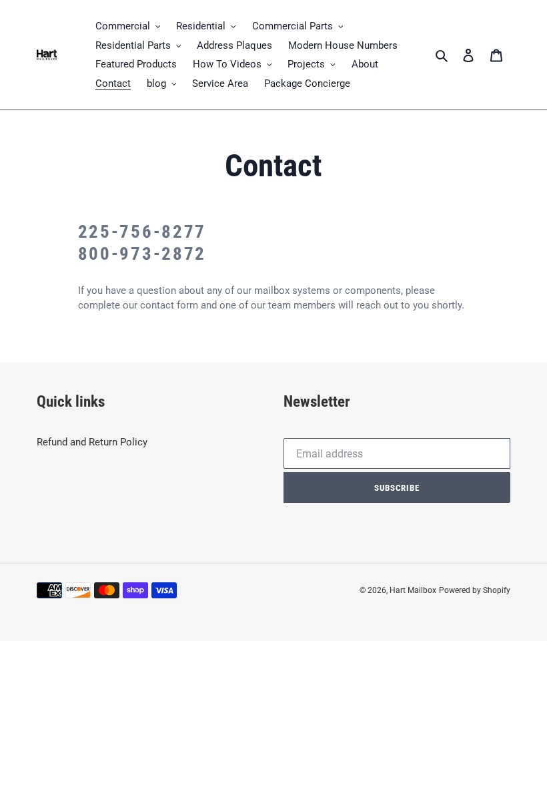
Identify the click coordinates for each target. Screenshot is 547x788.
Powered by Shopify (474, 590)
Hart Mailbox (413, 590)
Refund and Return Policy (92, 442)
